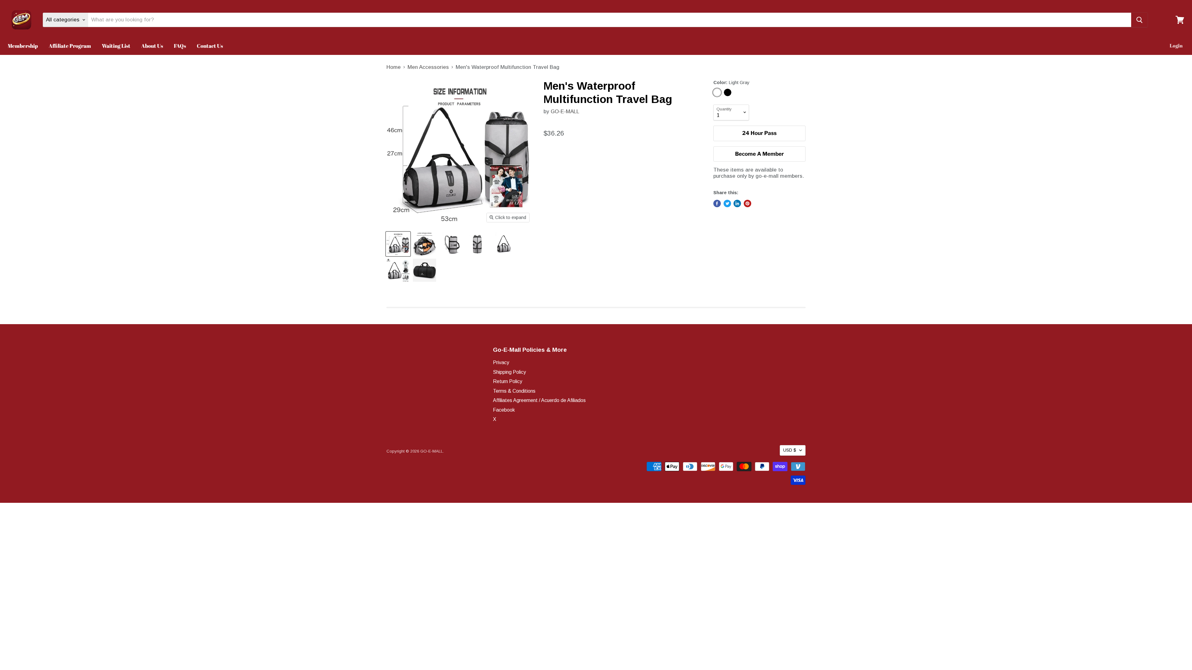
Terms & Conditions (514, 391)
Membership (23, 45)
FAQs (180, 45)
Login (1176, 45)
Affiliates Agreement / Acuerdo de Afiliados (539, 400)
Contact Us (210, 45)
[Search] (1139, 20)
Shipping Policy (509, 372)
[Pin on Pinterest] (747, 203)
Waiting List (116, 45)
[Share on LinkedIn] (737, 203)
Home (393, 67)
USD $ (789, 450)
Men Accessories (428, 67)
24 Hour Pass (759, 133)
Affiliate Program (70, 45)
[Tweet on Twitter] (727, 203)
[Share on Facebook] (717, 203)
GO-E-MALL (565, 111)
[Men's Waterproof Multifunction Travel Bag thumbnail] (398, 244)
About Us (152, 45)
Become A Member (759, 154)
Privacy (501, 362)
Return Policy (507, 381)
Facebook (504, 410)
